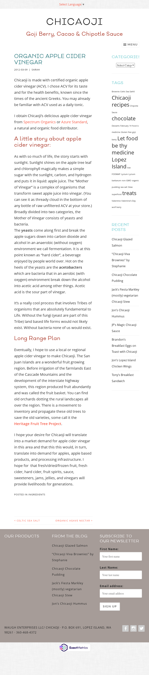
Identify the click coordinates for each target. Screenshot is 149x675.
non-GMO (126, 180)
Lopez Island (119, 163)
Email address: (111, 586)
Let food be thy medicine (125, 145)
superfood (117, 194)
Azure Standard (74, 121)
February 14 (125, 126)
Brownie (116, 91)
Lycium (124, 174)
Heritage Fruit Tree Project (37, 423)
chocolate (124, 118)
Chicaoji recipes (121, 101)
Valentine (116, 201)
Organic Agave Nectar (74, 520)
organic (135, 180)
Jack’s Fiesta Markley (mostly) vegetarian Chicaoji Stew (125, 295)
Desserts (116, 126)
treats (129, 193)
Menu (133, 44)
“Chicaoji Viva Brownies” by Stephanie (121, 260)
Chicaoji (74, 22)
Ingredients (36, 494)
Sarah (36, 69)
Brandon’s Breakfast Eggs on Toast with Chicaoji (124, 346)
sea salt (123, 187)
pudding (116, 187)
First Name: (109, 549)
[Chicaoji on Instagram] (133, 628)
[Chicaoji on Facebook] (125, 628)
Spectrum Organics (39, 121)
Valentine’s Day (128, 201)
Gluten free (126, 132)
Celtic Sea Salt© (127, 91)
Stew (130, 187)
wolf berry (116, 207)
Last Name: (109, 568)
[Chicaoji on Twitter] (141, 628)
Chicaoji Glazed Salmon (70, 546)
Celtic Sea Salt (27, 520)
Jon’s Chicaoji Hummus (69, 604)
